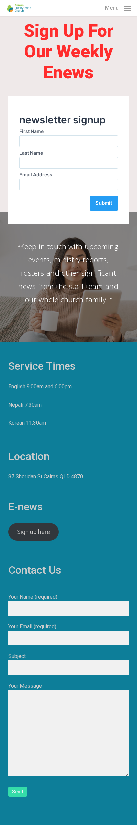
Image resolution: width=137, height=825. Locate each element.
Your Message (25, 686)
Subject (17, 656)
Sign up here (33, 531)
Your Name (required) (32, 597)
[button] (118, 7)
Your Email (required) (32, 626)
